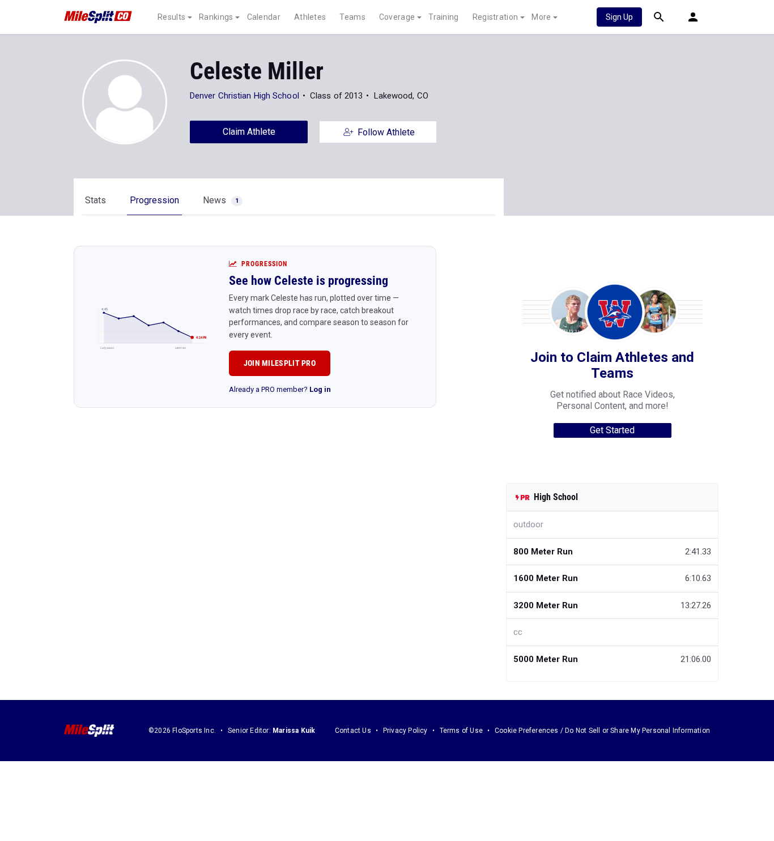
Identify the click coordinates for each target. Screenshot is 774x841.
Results (171, 17)
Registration (495, 17)
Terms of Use (461, 731)
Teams (352, 17)
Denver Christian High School (244, 96)
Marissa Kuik (294, 731)
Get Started (612, 430)
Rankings (216, 17)
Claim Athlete (249, 131)
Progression (154, 200)
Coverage (397, 17)
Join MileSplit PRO (280, 363)
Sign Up (619, 17)
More (541, 17)
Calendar (263, 17)
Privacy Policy (405, 731)
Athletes (310, 17)
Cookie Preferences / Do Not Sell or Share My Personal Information (602, 731)
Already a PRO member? (280, 389)
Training (443, 17)
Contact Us (353, 731)
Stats (95, 200)
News (221, 200)
